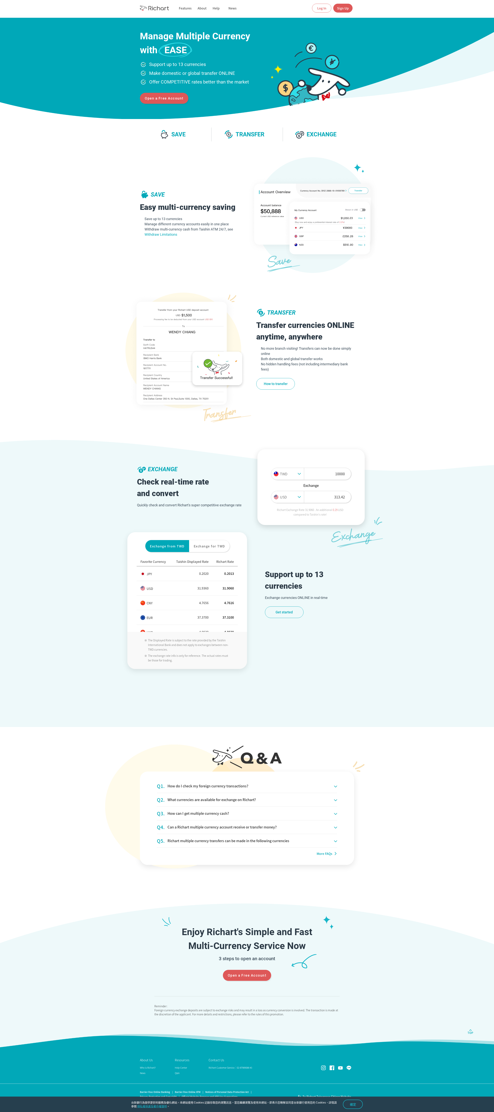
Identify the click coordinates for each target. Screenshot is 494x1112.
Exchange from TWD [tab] (167, 546)
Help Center (181, 1067)
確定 (353, 1104)
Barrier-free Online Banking (155, 1092)
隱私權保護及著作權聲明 (152, 1106)
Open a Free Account (164, 98)
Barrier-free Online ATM (187, 1092)
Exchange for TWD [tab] (209, 546)
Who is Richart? (148, 1067)
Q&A (177, 1073)
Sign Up (343, 8)
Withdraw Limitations (161, 234)
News (142, 1073)
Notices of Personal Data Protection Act (227, 1092)
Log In (321, 8)
